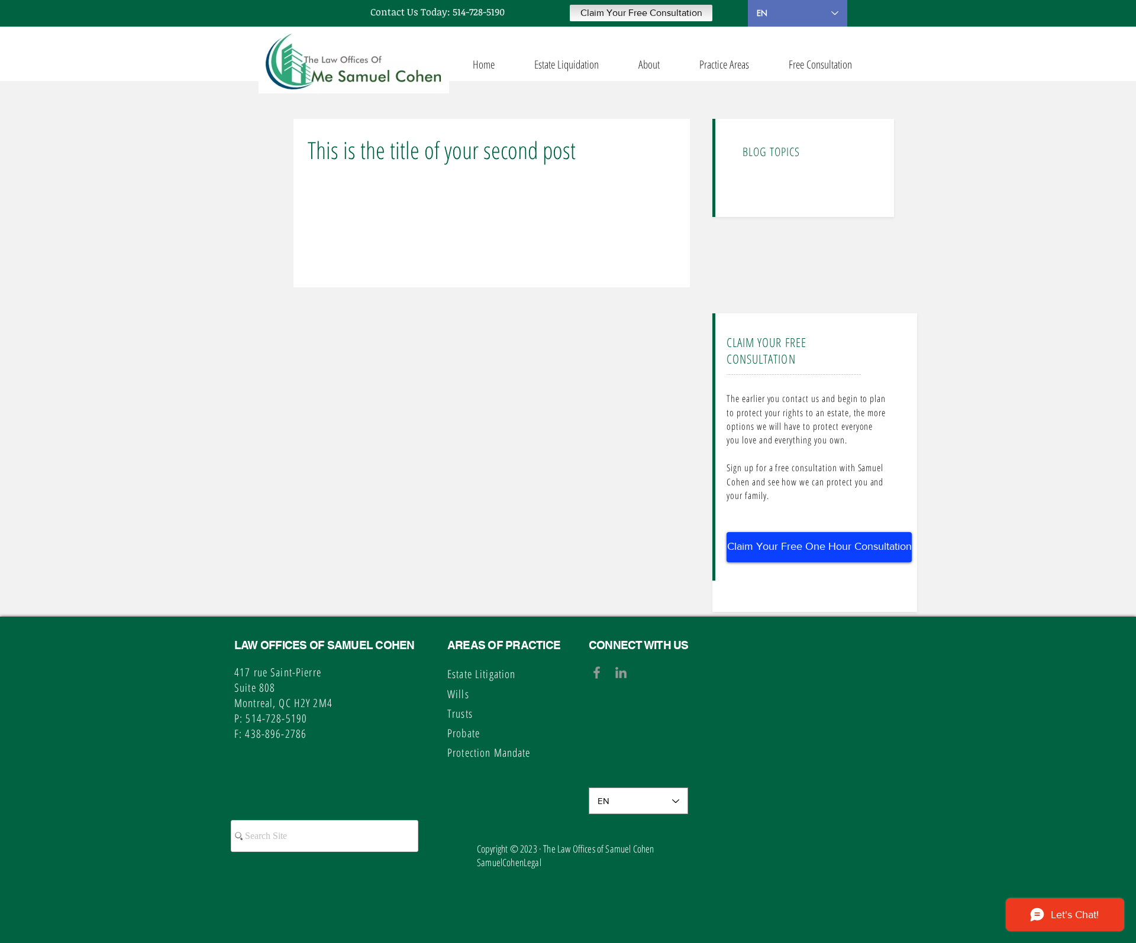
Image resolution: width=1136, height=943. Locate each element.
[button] (641, 13)
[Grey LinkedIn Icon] (621, 672)
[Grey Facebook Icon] (597, 672)
